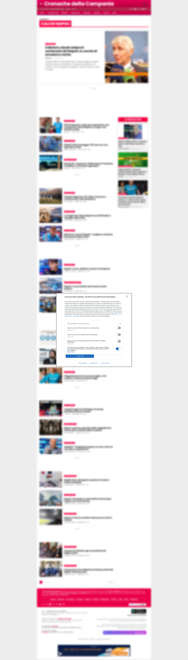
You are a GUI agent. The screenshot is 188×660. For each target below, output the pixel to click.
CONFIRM (80, 356)
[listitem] (94, 324)
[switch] (118, 328)
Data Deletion (83, 363)
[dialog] (94, 330)
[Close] (128, 297)
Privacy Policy (105, 363)
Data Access (94, 363)
